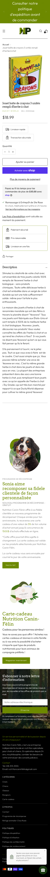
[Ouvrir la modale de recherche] (40, 31)
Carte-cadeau (8, 799)
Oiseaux (5, 790)
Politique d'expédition (11, 833)
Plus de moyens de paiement (25, 179)
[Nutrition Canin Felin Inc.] (25, 31)
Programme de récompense (14, 816)
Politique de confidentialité (13, 842)
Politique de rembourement (13, 846)
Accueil (5, 44)
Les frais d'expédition (13, 216)
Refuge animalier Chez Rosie (14, 820)
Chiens (5, 786)
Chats (4, 782)
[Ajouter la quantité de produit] (5, 151)
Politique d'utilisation (10, 837)
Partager (10, 256)
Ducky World (10, 111)
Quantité (7, 146)
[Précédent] (4, 11)
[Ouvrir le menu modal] (4, 31)
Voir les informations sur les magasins (22, 209)
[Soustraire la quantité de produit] (13, 151)
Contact (5, 812)
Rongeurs (6, 795)
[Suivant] (46, 11)
